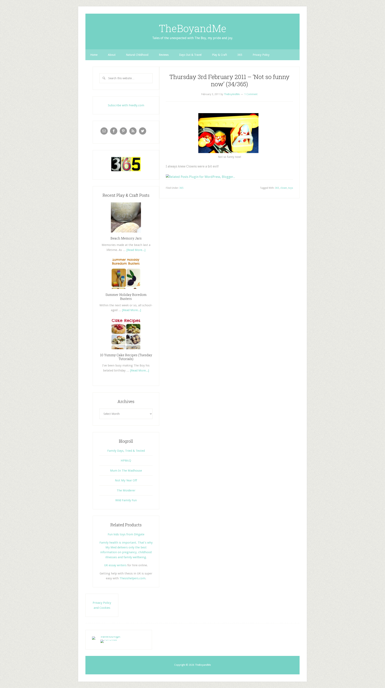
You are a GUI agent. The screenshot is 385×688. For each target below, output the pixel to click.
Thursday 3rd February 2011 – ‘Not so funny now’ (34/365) (229, 80)
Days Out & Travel (190, 54)
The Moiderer (126, 490)
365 (239, 54)
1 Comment (250, 94)
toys (290, 188)
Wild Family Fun (126, 500)
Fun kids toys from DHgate (126, 534)
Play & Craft (219, 54)
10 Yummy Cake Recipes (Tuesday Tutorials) (126, 357)
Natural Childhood (137, 54)
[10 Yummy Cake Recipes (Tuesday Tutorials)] (126, 350)
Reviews (164, 54)
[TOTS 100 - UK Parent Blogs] (108, 636)
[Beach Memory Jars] (126, 234)
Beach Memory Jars (126, 238)
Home (93, 54)
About (112, 54)
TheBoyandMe (192, 28)
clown (283, 188)
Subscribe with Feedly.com (126, 105)
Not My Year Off (126, 480)
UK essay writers (115, 565)
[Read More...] (136, 250)
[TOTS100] (108, 639)
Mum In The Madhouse (126, 470)
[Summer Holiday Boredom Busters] (126, 290)
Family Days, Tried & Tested (126, 451)
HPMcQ (126, 460)
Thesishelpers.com (132, 578)
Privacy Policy (261, 54)
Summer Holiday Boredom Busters (126, 296)
